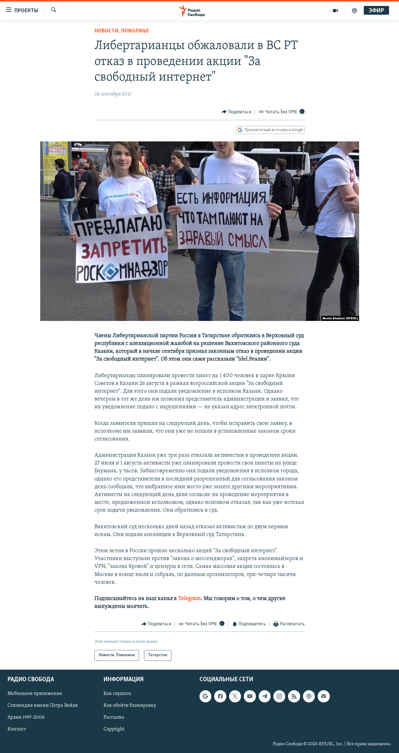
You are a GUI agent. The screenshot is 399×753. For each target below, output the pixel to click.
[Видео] (335, 10)
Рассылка (113, 717)
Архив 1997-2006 (26, 717)
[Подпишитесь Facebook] (220, 696)
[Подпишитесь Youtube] (250, 696)
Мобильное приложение (34, 693)
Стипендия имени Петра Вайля (42, 705)
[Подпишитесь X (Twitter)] (235, 696)
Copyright (113, 729)
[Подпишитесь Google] (205, 696)
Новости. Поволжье (121, 31)
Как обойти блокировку (129, 705)
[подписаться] (323, 696)
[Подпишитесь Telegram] (265, 696)
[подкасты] (354, 10)
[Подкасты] (309, 696)
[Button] (237, 112)
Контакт (16, 729)
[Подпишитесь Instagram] (279, 696)
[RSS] (294, 696)
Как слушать (117, 693)
